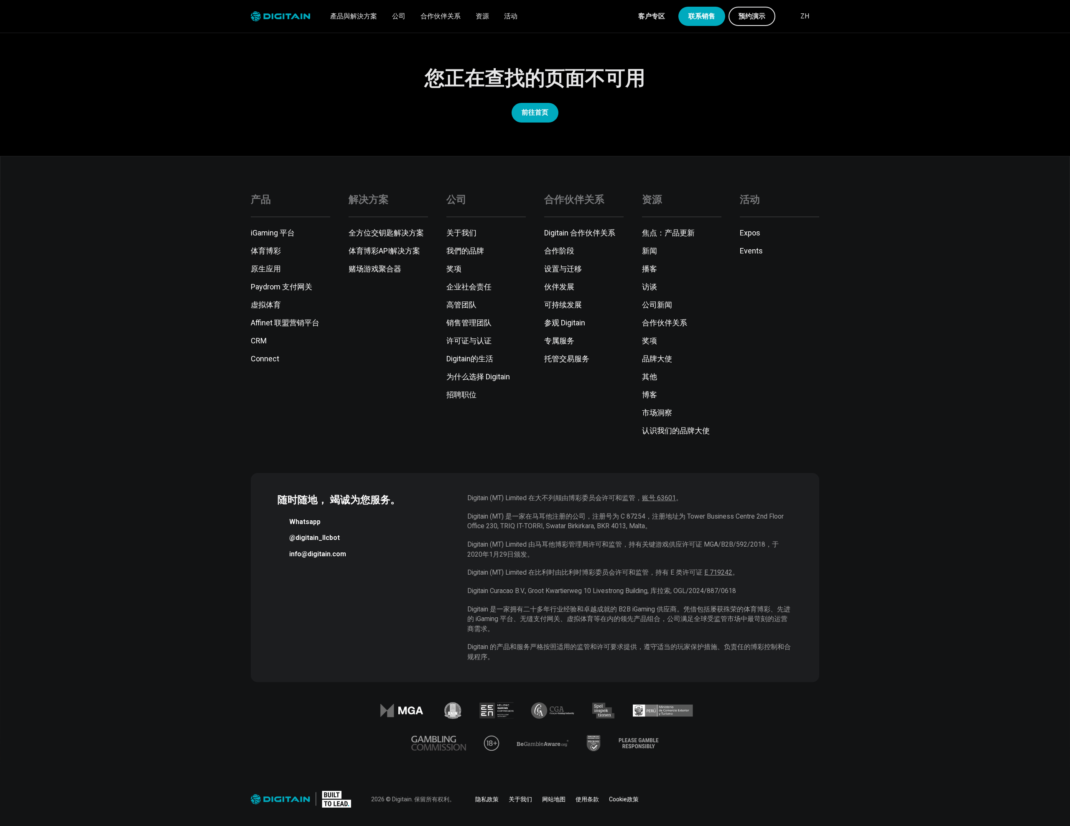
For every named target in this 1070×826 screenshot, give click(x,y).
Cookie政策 (624, 799)
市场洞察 (657, 412)
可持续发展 (563, 304)
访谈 (649, 286)
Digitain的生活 (469, 358)
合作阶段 (559, 250)
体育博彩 (266, 250)
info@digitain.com (317, 554)
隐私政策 (487, 799)
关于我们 (461, 232)
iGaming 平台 (273, 232)
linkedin (744, 799)
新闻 (649, 250)
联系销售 (701, 16)
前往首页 (535, 112)
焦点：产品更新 (668, 232)
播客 (649, 268)
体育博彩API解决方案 (384, 250)
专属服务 (559, 340)
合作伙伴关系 (440, 16)
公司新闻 (657, 304)
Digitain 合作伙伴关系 (579, 232)
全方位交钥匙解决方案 (386, 232)
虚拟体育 (266, 304)
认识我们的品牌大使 (676, 430)
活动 (510, 16)
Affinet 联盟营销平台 (285, 322)
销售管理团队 (469, 322)
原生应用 (266, 268)
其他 (649, 376)
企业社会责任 (469, 286)
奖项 (453, 268)
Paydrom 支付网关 (281, 286)
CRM (259, 340)
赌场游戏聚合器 (375, 268)
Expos (750, 232)
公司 (398, 16)
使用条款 (587, 799)
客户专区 (651, 16)
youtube (791, 799)
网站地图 (554, 799)
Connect (265, 358)
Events (751, 250)
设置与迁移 (563, 268)
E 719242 (718, 572)
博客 (649, 394)
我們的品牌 (465, 250)
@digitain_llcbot (314, 538)
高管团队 (461, 304)
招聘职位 (461, 394)
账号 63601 (659, 498)
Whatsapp (305, 522)
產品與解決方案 (353, 16)
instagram (814, 799)
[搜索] (787, 16)
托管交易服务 (566, 358)
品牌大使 (657, 358)
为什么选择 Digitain (478, 376)
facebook (721, 799)
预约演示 (752, 16)
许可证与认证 (469, 340)
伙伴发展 (559, 286)
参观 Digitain (564, 322)
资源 (482, 16)
